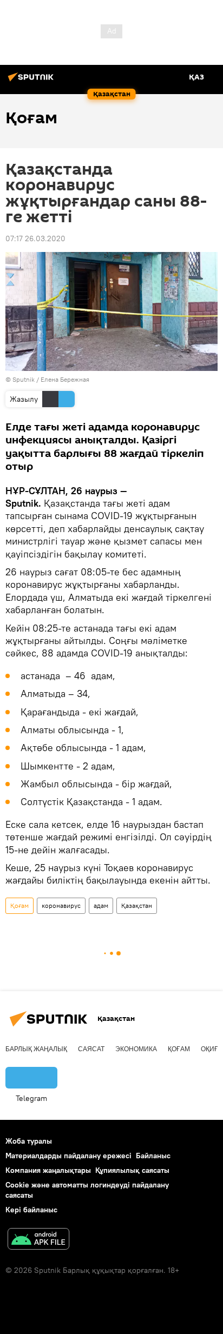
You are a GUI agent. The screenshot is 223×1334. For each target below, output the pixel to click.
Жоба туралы (28, 1141)
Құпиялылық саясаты (132, 1170)
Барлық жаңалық (36, 1049)
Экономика (136, 1049)
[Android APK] (38, 1240)
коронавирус (61, 905)
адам (101, 905)
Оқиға (211, 1049)
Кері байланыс (31, 1209)
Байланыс (153, 1155)
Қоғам (19, 905)
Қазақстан (136, 905)
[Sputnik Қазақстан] (32, 81)
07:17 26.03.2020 (35, 238)
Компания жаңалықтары (48, 1170)
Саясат (91, 1049)
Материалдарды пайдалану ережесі (68, 1155)
